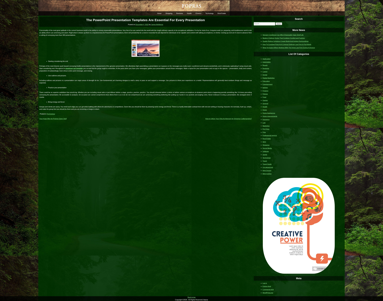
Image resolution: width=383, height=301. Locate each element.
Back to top (191, 297)
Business (179, 13)
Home (159, 13)
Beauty (265, 65)
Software (266, 151)
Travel (265, 161)
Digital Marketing (268, 78)
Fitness (265, 94)
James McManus (157, 24)
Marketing (266, 126)
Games (265, 100)
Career (265, 72)
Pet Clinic (266, 129)
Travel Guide (267, 164)
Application (266, 59)
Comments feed (268, 289)
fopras (191, 5)
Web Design (267, 170)
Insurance (266, 119)
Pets (264, 132)
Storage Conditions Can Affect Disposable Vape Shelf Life (283, 35)
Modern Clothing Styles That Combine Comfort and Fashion (284, 38)
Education (266, 81)
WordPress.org (268, 293)
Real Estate (222, 13)
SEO (264, 142)
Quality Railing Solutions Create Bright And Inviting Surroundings (285, 41)
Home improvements (270, 116)
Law (264, 123)
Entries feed (267, 286)
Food (264, 97)
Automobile (267, 62)
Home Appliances (269, 113)
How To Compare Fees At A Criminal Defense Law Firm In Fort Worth (287, 44)
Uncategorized (268, 167)
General (265, 103)
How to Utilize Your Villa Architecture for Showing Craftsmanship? (228, 119)
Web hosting (267, 174)
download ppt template (74, 68)
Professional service (270, 135)
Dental (265, 75)
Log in (265, 283)
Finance (198, 13)
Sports (265, 154)
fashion (265, 87)
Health (189, 13)
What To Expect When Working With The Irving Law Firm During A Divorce (289, 48)
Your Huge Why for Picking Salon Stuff (53, 119)
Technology (209, 13)
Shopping (168, 13)
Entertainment (267, 84)
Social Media (267, 148)
